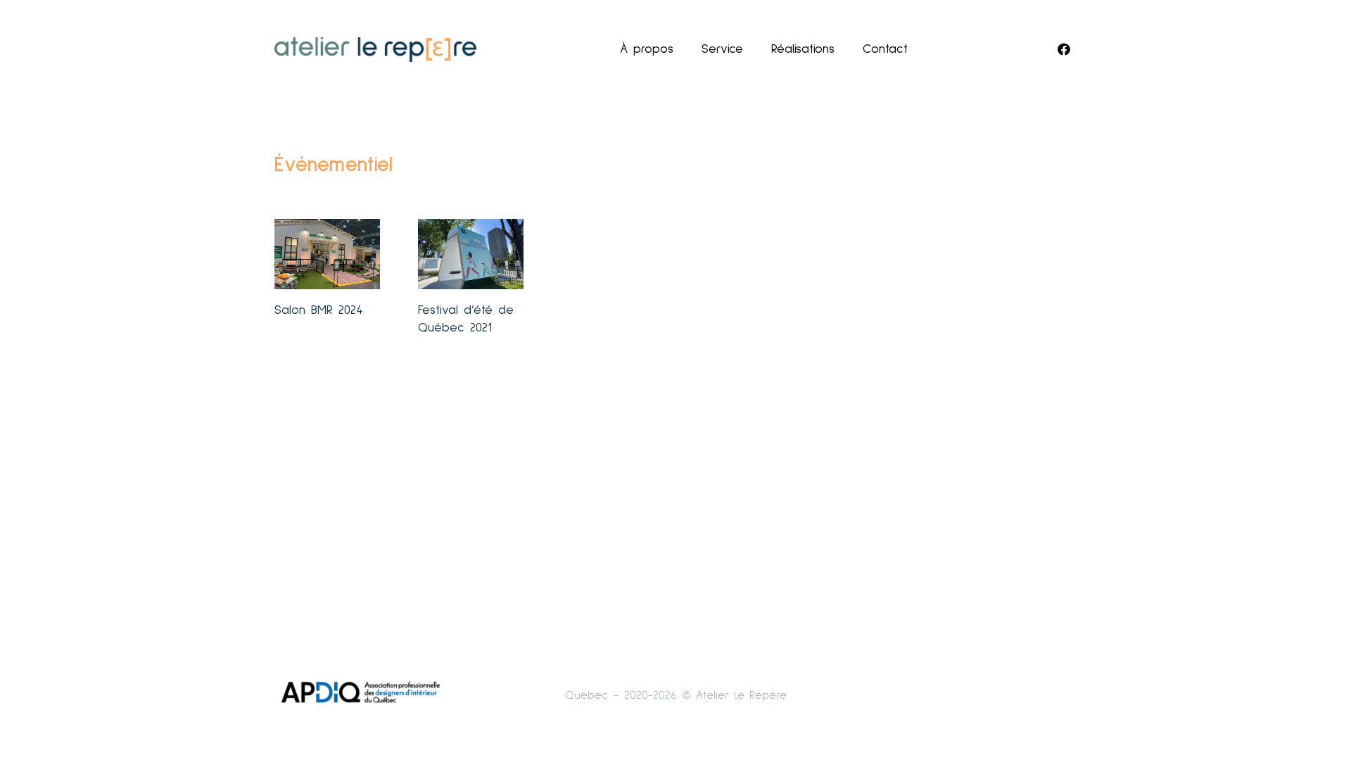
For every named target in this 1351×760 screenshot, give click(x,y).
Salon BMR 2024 (318, 310)
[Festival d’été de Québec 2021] (471, 254)
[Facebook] (1064, 49)
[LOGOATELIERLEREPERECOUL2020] (375, 49)
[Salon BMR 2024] (327, 254)
